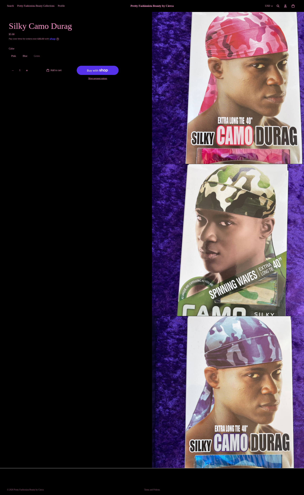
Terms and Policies (152, 489)
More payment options (97, 78)
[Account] (285, 6)
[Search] (278, 6)
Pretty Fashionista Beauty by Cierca (29, 489)
